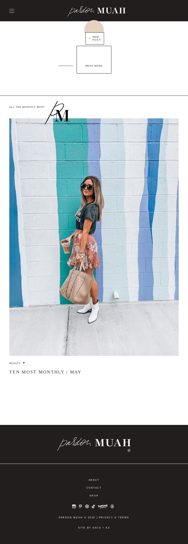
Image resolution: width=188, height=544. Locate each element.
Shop (94, 496)
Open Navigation (11, 11)
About (94, 480)
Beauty (15, 363)
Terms (123, 517)
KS (108, 528)
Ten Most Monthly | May (45, 372)
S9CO (97, 528)
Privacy (106, 517)
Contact (94, 488)
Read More (94, 65)
